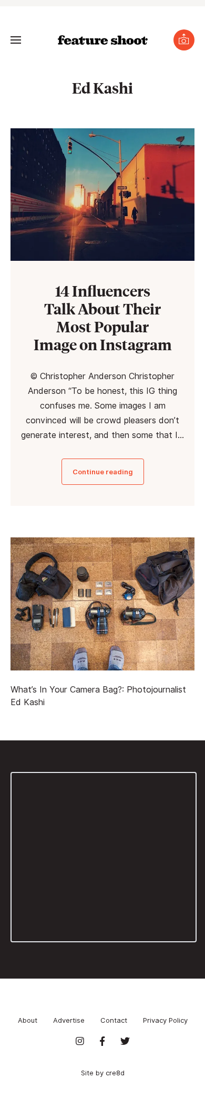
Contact (113, 1020)
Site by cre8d (103, 1073)
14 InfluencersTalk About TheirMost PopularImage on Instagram (103, 317)
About (27, 1020)
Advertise (69, 1020)
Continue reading (103, 471)
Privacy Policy (165, 1020)
